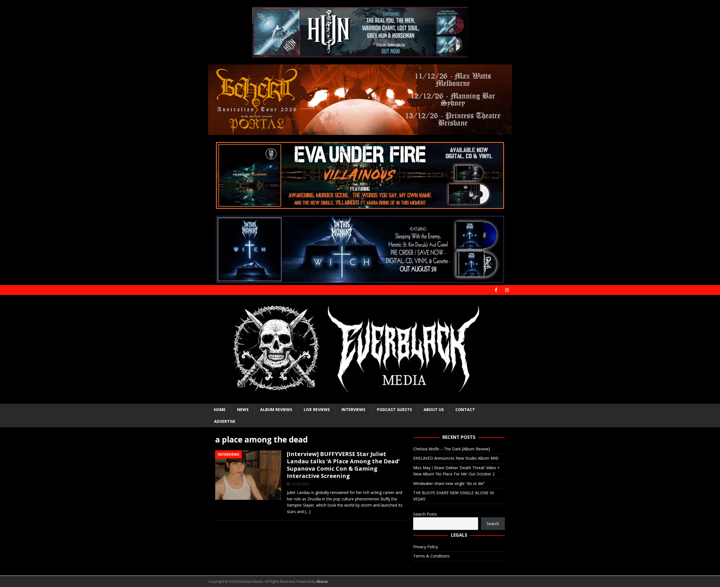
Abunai (322, 581)
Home (220, 409)
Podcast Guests (394, 409)
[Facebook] (496, 290)
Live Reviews (317, 409)
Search (493, 523)
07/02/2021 (300, 483)
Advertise (224, 421)
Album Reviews (276, 409)
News (243, 409)
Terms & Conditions (431, 556)
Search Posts (425, 514)
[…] (307, 511)
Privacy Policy (425, 546)
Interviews (353, 409)
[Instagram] (507, 290)
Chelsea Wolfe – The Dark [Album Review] (451, 448)
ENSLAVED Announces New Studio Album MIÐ (455, 458)
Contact (465, 409)
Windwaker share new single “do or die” (449, 483)
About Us (434, 409)
